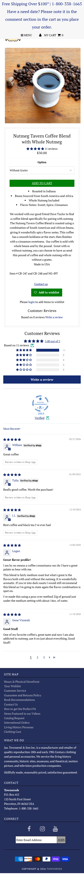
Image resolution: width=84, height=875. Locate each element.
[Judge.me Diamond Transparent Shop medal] (40, 403)
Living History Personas (18, 727)
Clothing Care (12, 732)
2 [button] (37, 657)
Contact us (41, 284)
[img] (12, 439)
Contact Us (11, 704)
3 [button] (44, 657)
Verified (39, 418)
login (31, 302)
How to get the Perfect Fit (20, 709)
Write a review (54, 317)
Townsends (54, 868)
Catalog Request (14, 718)
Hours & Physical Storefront (21, 682)
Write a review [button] (42, 379)
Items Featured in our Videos (22, 713)
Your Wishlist (12, 686)
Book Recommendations (19, 700)
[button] (36, 149)
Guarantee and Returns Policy (22, 695)
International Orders (17, 722)
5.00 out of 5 (52, 341)
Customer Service (15, 690)
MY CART (53, 35)
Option (42, 162)
